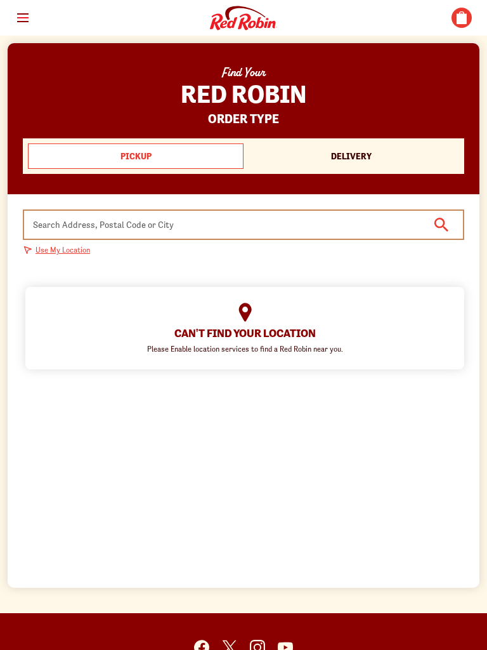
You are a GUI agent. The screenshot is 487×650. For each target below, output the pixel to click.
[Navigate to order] (461, 18)
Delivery (351, 156)
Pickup (136, 156)
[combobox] (243, 224)
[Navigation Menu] (22, 17)
